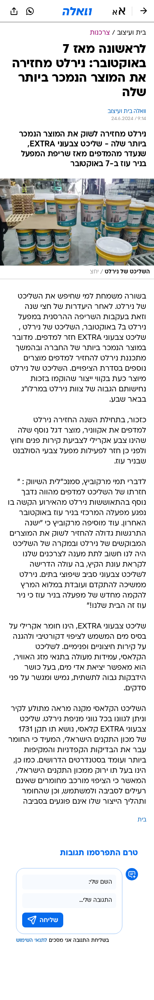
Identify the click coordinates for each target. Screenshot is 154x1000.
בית (142, 820)
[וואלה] (77, 11)
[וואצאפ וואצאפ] (30, 11)
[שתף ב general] (13, 11)
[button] (119, 11)
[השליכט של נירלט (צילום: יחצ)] (77, 229)
